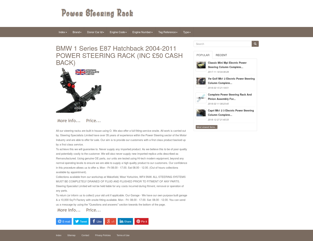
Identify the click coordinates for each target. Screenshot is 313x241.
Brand (76, 32)
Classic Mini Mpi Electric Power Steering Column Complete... (227, 65)
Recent (221, 55)
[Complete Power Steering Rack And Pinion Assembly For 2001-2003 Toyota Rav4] (201, 97)
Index (62, 32)
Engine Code (117, 32)
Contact (85, 235)
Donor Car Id (94, 32)
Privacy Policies (103, 235)
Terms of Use (123, 235)
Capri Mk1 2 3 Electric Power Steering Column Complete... (231, 113)
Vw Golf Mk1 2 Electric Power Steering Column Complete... (231, 81)
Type (186, 32)
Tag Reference (167, 32)
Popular (203, 55)
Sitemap (71, 235)
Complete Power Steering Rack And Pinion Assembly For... (230, 97)
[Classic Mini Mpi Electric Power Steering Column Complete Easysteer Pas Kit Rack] (201, 66)
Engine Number (141, 32)
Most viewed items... (206, 126)
